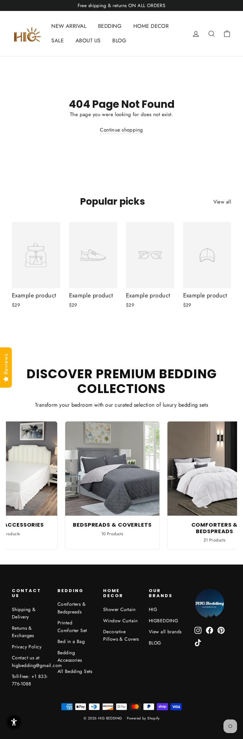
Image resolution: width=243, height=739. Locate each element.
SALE (57, 40)
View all (222, 201)
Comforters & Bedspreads (71, 608)
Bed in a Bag (71, 641)
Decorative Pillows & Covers (121, 635)
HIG (153, 609)
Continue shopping (121, 129)
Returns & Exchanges (23, 632)
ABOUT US (88, 40)
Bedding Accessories (69, 656)
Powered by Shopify (143, 718)
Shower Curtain (119, 609)
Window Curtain (120, 620)
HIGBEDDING (163, 620)
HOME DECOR (151, 26)
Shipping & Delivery (24, 613)
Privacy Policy (26, 646)
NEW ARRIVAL (68, 26)
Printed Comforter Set (72, 626)
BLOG (119, 40)
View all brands (165, 631)
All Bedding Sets (74, 671)
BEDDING (110, 26)
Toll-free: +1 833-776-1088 (30, 680)
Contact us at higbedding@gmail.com (30, 661)
